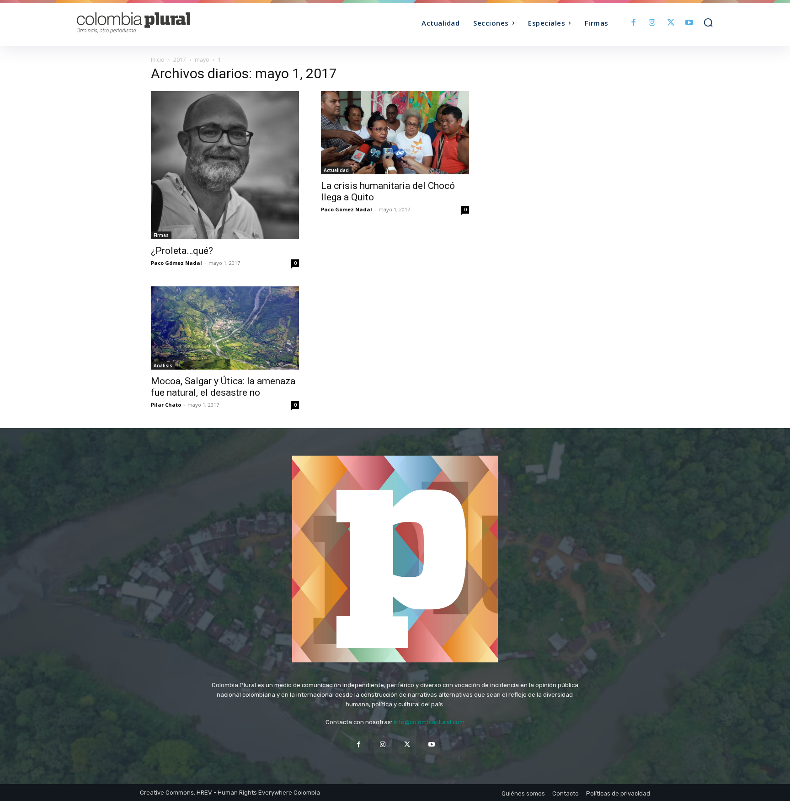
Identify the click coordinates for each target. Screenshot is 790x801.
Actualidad (336, 170)
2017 (179, 60)
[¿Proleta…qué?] (225, 165)
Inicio (158, 60)
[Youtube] (689, 23)
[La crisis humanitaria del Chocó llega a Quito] (395, 132)
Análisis (163, 365)
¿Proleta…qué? (182, 250)
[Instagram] (652, 23)
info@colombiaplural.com (429, 722)
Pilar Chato (166, 404)
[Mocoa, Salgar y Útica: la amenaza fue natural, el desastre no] (225, 328)
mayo (202, 60)
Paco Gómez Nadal (176, 262)
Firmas (161, 235)
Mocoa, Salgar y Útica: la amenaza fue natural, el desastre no (223, 387)
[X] (671, 23)
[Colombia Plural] (156, 22)
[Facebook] (634, 23)
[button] (708, 22)
